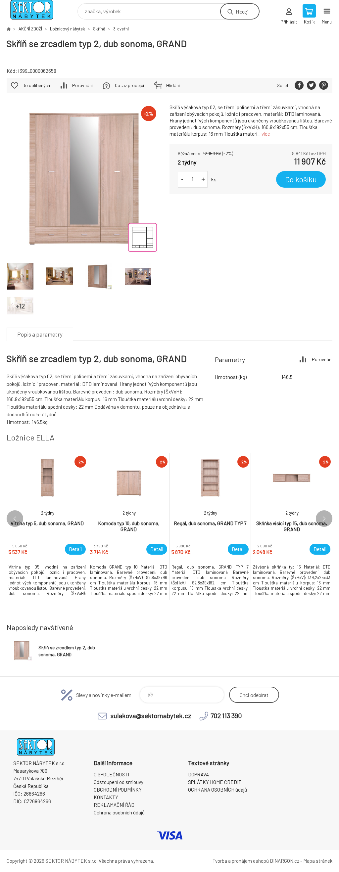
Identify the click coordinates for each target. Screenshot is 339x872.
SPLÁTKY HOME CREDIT (214, 782)
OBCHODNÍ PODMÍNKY (118, 790)
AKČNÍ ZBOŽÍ (30, 28)
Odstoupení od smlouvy (118, 782)
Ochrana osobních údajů (119, 812)
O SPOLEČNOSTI (111, 774)
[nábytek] (9, 29)
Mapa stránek (317, 861)
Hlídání (173, 85)
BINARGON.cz (284, 861)
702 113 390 (226, 715)
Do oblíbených (36, 85)
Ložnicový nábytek (67, 28)
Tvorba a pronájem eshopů (241, 861)
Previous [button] (15, 518)
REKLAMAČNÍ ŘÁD (114, 805)
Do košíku (301, 179)
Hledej (242, 11)
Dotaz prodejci (129, 85)
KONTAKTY (106, 797)
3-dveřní (121, 28)
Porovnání (82, 85)
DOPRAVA (198, 774)
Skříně (99, 28)
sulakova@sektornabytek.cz (151, 715)
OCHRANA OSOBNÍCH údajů (217, 790)
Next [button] (324, 518)
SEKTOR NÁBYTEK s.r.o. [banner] (36, 10)
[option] (47, 526)
